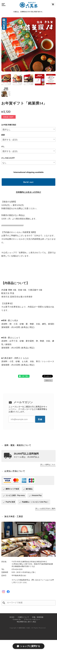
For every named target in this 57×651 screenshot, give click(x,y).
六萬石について (23, 617)
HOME (12, 617)
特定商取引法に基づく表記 (26, 622)
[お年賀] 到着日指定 (8, 125)
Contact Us (17, 619)
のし (3, 146)
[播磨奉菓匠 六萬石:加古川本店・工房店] (28, 539)
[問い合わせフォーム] (39, 580)
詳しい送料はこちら (47, 465)
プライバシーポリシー (32, 619)
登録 (40, 419)
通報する (48, 380)
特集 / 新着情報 (37, 617)
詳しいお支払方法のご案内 (45, 509)
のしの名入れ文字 (8, 158)
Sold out (28, 182)
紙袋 (3, 135)
